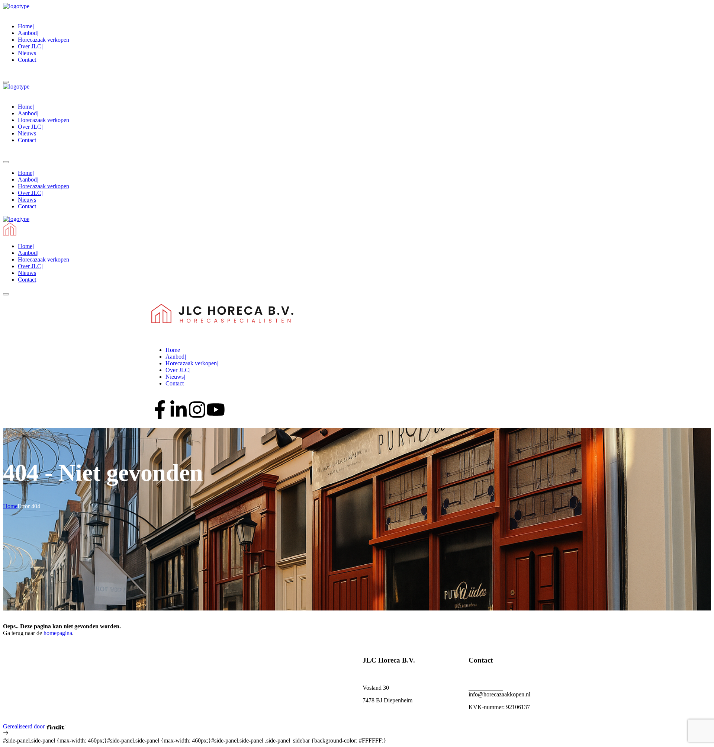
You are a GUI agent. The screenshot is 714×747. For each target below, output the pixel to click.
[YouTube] (215, 409)
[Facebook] (160, 409)
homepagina (58, 633)
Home (10, 506)
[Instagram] (197, 409)
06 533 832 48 (486, 688)
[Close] (6, 294)
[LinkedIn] (178, 409)
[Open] (6, 82)
